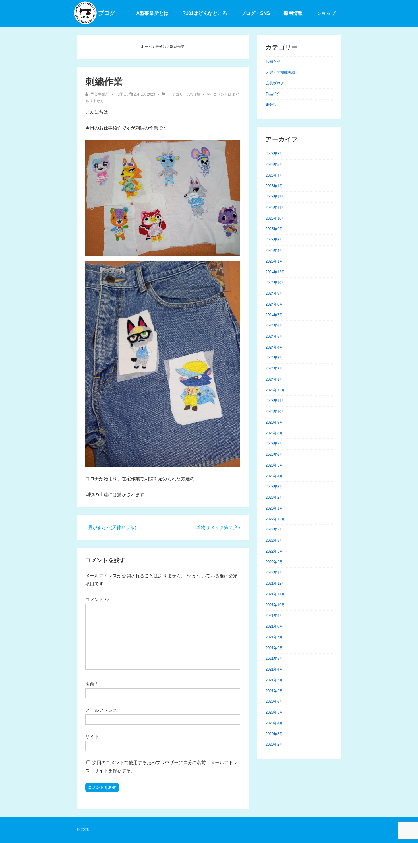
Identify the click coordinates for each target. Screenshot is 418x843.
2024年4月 (274, 347)
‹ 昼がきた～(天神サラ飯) (110, 527)
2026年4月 (274, 175)
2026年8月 (274, 154)
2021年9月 (274, 615)
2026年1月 (274, 186)
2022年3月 (274, 551)
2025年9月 (274, 229)
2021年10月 (275, 605)
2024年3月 (274, 358)
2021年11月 (275, 594)
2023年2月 (274, 497)
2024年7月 (274, 315)
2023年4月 (274, 476)
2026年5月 (274, 164)
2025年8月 (274, 240)
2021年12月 (275, 583)
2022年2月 (274, 562)
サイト (92, 736)
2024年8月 (274, 304)
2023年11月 (275, 401)
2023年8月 (274, 433)
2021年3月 (274, 680)
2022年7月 (274, 529)
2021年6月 (274, 648)
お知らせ (273, 61)
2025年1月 (274, 261)
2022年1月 (274, 572)
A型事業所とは (152, 13)
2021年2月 (274, 691)
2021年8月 (274, 626)
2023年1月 (274, 508)
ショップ (326, 13)
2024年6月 (274, 325)
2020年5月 (274, 712)
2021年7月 (274, 637)
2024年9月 (274, 293)
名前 (89, 684)
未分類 (194, 94)
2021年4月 (274, 669)
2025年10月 (275, 218)
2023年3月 (274, 487)
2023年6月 (274, 454)
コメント (97, 599)
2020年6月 (274, 701)
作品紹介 (273, 94)
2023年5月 (274, 465)
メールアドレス (101, 710)
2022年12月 (275, 519)
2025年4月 (274, 250)
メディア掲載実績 (280, 72)
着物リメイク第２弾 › (218, 527)
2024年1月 (274, 379)
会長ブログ (275, 83)
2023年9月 (274, 422)
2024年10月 (275, 283)
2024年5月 (274, 336)
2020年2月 (274, 744)
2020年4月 (274, 723)
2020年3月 (274, 734)
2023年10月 (275, 411)
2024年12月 (275, 272)
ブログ (106, 13)
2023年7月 (274, 444)
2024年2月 (274, 368)
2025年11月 (275, 207)
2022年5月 (274, 540)
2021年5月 (274, 658)
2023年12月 (275, 390)
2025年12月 (275, 197)
